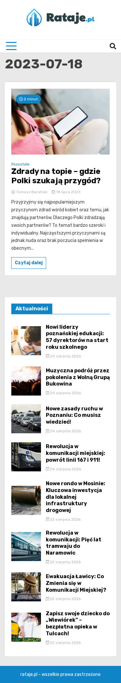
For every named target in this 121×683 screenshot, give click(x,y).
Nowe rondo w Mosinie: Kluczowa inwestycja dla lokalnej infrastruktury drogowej (75, 496)
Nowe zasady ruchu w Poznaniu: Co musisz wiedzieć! (74, 415)
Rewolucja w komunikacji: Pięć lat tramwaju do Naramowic (73, 543)
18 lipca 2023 (68, 192)
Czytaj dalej (29, 263)
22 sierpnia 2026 (65, 519)
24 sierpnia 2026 (65, 356)
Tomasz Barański (31, 192)
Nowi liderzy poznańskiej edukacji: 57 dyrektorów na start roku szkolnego (77, 337)
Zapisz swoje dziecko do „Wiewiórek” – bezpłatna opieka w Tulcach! (78, 623)
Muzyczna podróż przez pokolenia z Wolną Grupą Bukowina (78, 377)
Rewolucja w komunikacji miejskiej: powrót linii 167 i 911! (75, 453)
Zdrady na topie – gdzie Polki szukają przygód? (56, 176)
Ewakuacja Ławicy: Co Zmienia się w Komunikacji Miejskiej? (76, 583)
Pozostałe (20, 164)
